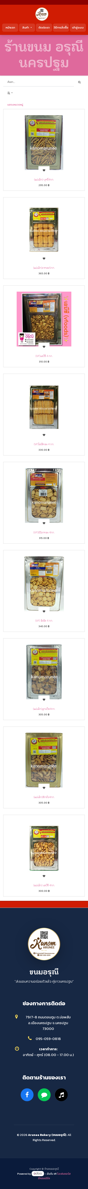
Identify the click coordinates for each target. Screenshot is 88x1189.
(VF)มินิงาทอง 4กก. (44, 532)
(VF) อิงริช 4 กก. (44, 620)
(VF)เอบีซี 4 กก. (44, 356)
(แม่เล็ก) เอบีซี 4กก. (44, 885)
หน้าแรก (10, 27)
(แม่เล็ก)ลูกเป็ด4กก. (44, 708)
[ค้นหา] (79, 82)
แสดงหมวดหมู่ (15, 105)
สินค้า (26, 27)
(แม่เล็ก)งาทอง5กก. (44, 267)
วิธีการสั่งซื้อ (61, 27)
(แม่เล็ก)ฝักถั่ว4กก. (44, 797)
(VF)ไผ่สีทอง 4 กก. (44, 444)
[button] (10, 93)
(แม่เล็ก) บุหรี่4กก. (44, 179)
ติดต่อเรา (44, 27)
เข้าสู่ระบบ (78, 27)
